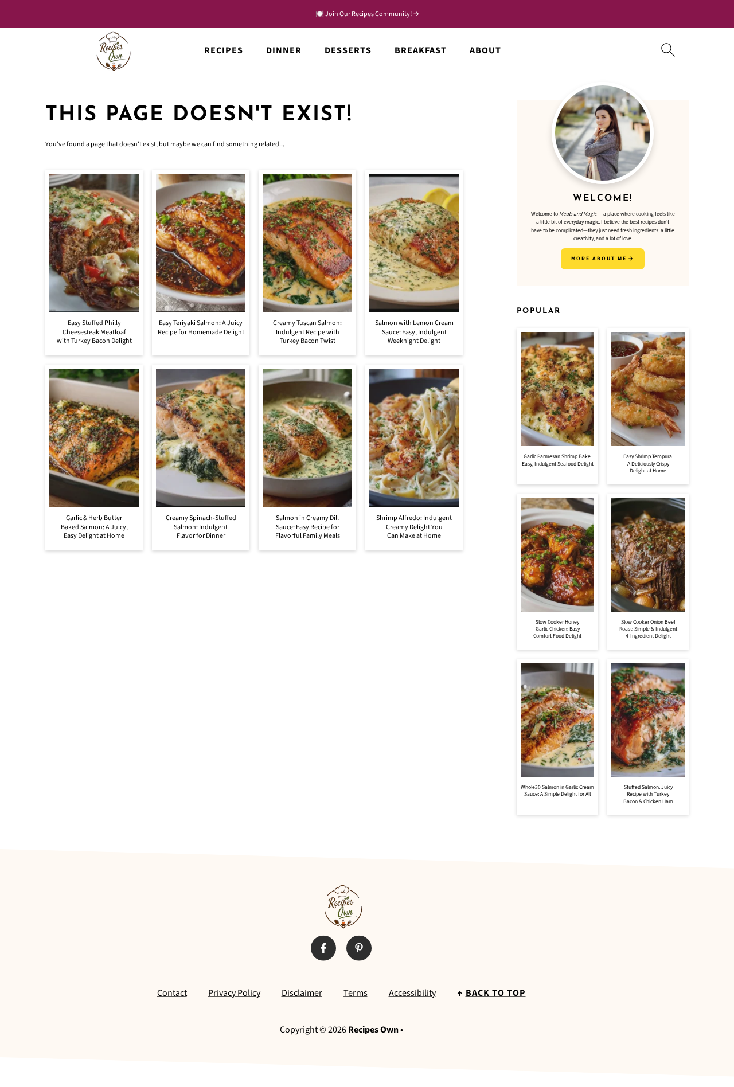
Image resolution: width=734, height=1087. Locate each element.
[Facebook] (323, 948)
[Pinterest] (359, 948)
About (485, 50)
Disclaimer (302, 993)
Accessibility (412, 993)
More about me (599, 259)
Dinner (284, 50)
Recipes (223, 50)
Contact (172, 993)
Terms (355, 993)
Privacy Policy (234, 993)
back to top (496, 993)
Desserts (348, 50)
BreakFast (421, 50)
